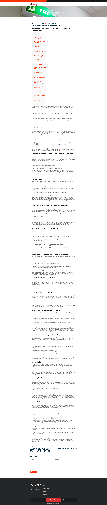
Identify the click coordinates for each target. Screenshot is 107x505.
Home (43, 12)
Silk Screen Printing (45, 491)
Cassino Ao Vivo (36, 36)
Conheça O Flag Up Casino (37, 91)
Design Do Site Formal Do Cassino (39, 87)
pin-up (59, 150)
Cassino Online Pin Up (37, 100)
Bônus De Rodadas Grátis (37, 60)
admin (43, 23)
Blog (46, 12)
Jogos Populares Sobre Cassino (38, 72)
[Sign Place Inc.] (34, 4)
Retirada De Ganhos (36, 40)
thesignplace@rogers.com (38, 499)
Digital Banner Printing (46, 488)
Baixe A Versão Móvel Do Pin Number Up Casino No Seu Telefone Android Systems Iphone (40, 81)
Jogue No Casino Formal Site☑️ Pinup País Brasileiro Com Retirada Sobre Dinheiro (39, 84)
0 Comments (48, 23)
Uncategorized (54, 23)
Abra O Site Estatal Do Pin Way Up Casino (40, 51)
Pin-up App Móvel (36, 59)
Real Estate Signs (45, 494)
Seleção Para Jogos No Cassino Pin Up (39, 76)
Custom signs (44, 485)
